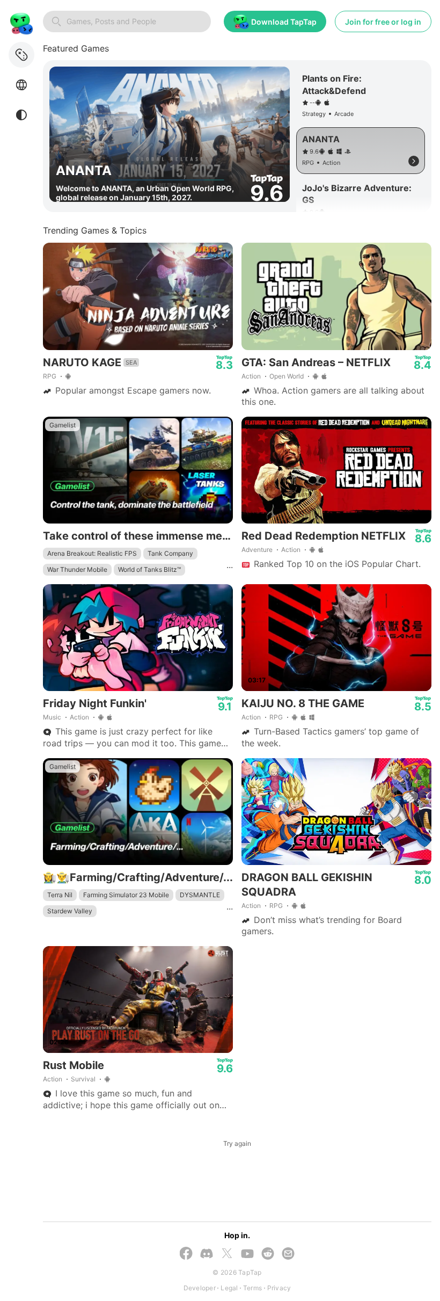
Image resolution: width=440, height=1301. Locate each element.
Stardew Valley (69, 911)
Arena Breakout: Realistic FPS (92, 553)
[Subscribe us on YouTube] (247, 1254)
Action (251, 376)
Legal (229, 1288)
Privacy (279, 1288)
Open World (286, 376)
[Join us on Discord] (206, 1254)
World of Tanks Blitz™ (149, 569)
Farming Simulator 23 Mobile (126, 895)
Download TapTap (284, 21)
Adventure (257, 550)
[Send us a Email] (288, 1254)
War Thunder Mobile (77, 569)
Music (52, 717)
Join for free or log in (383, 21)
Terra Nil (59, 895)
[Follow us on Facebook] (186, 1254)
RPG (49, 376)
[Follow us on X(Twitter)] (227, 1254)
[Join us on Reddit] (267, 1254)
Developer (200, 1288)
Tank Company (170, 553)
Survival (83, 1079)
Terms (252, 1288)
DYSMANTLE (200, 895)
